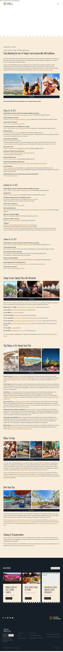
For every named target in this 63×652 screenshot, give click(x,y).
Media (19, 635)
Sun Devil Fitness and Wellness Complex (21, 115)
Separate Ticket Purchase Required (27, 224)
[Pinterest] (10, 618)
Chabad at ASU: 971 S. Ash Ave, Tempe (19, 163)
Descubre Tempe (22, 637)
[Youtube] (12, 618)
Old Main (12, 152)
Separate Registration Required (38, 163)
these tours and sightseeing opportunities (20, 428)
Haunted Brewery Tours (17, 330)
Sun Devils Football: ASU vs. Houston (21, 323)
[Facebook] (7, 618)
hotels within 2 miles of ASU (14, 520)
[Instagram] (3, 618)
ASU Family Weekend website (45, 70)
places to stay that (15, 521)
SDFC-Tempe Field (13, 194)
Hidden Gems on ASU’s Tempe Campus (11, 590)
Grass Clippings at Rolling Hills (20, 401)
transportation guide (27, 545)
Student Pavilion (11, 168)
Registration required (32, 199)
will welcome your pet (25, 521)
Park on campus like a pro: (10, 537)
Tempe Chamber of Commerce (36, 637)
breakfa (9, 472)
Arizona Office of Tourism (35, 635)
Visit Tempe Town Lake (18, 376)
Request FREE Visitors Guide (54, 636)
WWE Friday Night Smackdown (19, 310)
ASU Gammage (13, 140)
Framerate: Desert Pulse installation (26, 307)
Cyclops (13, 328)
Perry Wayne (14, 312)
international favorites (26, 472)
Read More (8, 598)
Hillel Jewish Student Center (20, 264)
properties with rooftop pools (31, 520)
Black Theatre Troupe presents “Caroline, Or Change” (27, 320)
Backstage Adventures (38, 420)
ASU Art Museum (16, 123)
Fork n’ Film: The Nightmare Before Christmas (25, 318)
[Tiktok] (5, 618)
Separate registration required (26, 152)
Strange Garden (18, 315)
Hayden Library (13, 148)
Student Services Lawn (39, 209)
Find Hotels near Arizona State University (50, 590)
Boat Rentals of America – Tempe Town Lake (19, 379)
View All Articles (55, 568)
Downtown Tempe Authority (53, 634)
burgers (16, 472)
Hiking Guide (41, 385)
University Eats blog (33, 476)
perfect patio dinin (39, 472)
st (11, 472)
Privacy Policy (5, 640)
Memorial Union (24, 128)
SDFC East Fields (13, 175)
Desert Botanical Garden (34, 409)
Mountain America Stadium (13, 220)
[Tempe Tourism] (8, 4)
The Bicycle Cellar (12, 397)
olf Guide (26, 406)
